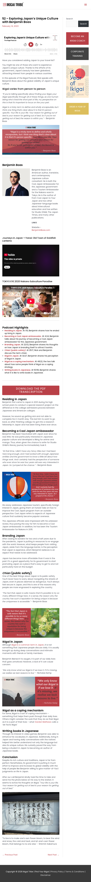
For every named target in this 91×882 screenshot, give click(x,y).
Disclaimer (46, 875)
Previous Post (10, 854)
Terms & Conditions (74, 871)
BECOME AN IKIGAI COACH (77, 38)
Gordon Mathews (43, 722)
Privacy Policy (57, 871)
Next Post (53, 854)
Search (69, 18)
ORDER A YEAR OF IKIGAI (77, 108)
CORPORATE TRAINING (77, 53)
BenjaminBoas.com (41, 230)
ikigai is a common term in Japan (28, 645)
